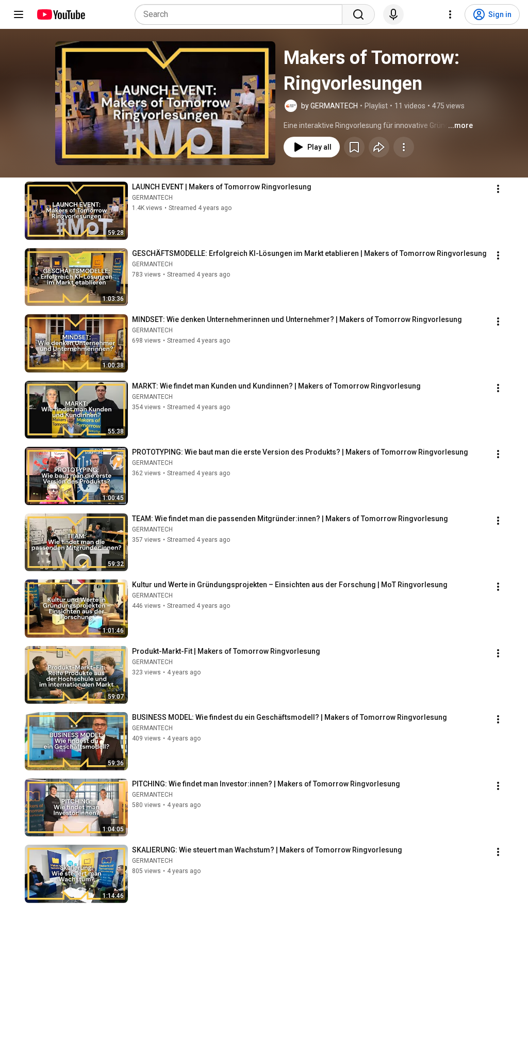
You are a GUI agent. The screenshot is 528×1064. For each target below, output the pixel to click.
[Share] (379, 147)
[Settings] (450, 14)
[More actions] (403, 147)
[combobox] (241, 14)
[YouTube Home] (60, 14)
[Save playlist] (354, 147)
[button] (165, 103)
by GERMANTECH (329, 106)
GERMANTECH (152, 197)
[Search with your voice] (393, 14)
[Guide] (18, 14)
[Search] (358, 14)
